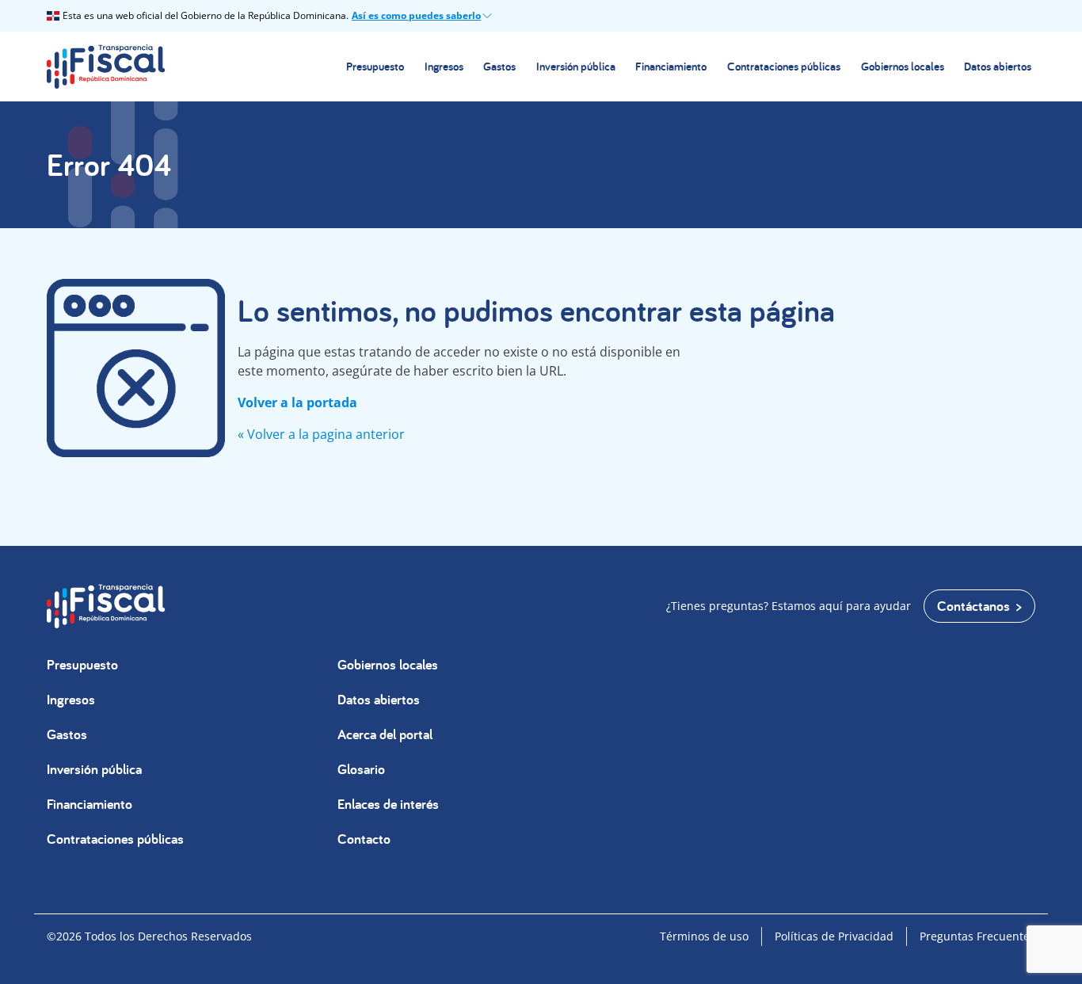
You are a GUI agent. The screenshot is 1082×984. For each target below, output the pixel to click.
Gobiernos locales (902, 66)
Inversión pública (575, 66)
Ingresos (444, 66)
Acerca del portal (384, 734)
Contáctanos (973, 606)
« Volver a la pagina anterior (321, 434)
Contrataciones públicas (783, 66)
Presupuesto (375, 66)
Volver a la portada (297, 402)
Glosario (361, 769)
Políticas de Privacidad (834, 936)
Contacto (364, 839)
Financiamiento (671, 66)
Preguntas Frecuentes (977, 936)
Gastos (499, 66)
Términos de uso (704, 936)
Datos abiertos (997, 66)
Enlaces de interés (388, 804)
